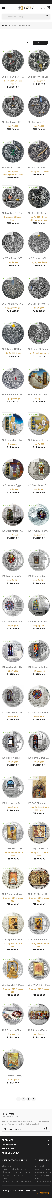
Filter (40, 42)
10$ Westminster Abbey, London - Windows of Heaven (13, 530)
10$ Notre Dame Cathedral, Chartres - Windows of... (39, 757)
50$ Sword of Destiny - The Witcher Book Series (13, 348)
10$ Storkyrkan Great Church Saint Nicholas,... (39, 712)
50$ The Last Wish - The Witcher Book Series (13, 303)
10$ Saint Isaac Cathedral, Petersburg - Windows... (39, 485)
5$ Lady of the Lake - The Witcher (39, 76)
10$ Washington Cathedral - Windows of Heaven (13, 666)
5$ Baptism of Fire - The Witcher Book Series (13, 212)
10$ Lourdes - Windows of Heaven (13, 576)
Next (34, 1099)
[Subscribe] (45, 1128)
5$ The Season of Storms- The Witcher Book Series (13, 121)
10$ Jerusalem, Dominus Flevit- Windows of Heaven (13, 803)
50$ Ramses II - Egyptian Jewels (39, 439)
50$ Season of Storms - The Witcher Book (39, 303)
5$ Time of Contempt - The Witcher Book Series (39, 212)
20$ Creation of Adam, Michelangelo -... (13, 1030)
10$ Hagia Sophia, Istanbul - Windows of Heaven (13, 757)
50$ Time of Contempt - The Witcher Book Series (39, 348)
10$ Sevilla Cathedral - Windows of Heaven (39, 621)
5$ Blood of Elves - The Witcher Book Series (13, 76)
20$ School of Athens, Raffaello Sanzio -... (39, 1030)
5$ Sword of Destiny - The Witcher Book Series (13, 167)
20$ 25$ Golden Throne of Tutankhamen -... (39, 848)
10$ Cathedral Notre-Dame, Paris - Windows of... (13, 621)
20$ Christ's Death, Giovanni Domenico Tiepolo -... (13, 1075)
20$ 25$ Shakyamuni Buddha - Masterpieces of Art (13, 984)
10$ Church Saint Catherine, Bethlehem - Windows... (39, 530)
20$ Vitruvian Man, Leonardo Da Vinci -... (39, 984)
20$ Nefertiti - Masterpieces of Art (13, 848)
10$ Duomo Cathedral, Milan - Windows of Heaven (39, 666)
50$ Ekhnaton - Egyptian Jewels (13, 439)
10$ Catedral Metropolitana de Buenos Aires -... (39, 576)
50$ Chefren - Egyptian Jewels (39, 394)
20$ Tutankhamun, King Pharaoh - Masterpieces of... (39, 939)
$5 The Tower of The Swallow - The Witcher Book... (39, 121)
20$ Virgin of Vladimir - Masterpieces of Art (13, 939)
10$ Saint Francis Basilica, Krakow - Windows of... (13, 712)
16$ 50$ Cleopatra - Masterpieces (39, 803)
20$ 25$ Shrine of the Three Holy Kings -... (39, 893)
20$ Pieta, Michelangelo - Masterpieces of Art (13, 893)
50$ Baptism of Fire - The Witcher (39, 258)
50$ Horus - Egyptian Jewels (13, 485)
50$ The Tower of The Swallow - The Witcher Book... (13, 258)
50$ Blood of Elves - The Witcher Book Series (13, 394)
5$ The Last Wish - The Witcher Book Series (39, 167)
